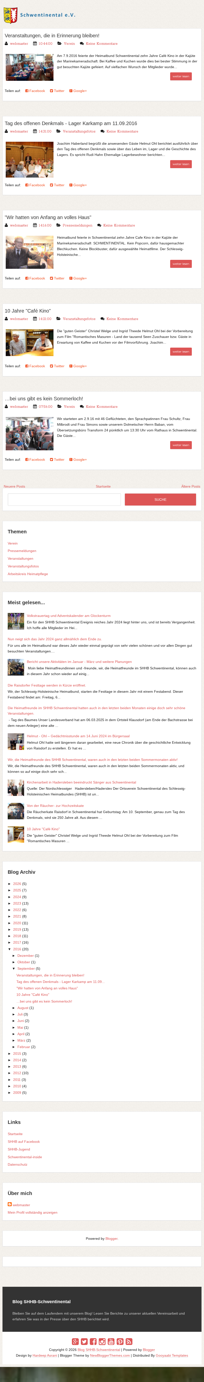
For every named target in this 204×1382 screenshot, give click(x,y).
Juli (20, 1014)
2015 (17, 1054)
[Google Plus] (75, 1341)
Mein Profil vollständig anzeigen (32, 1212)
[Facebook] (93, 1341)
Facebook (36, 91)
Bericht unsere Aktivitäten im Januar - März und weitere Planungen (79, 662)
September (26, 968)
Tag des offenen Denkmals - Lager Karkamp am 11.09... (60, 982)
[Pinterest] (120, 1341)
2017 (17, 942)
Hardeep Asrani (45, 1355)
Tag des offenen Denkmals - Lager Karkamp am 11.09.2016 (71, 123)
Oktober (23, 962)
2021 (17, 916)
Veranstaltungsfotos (79, 131)
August (22, 1008)
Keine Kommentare (102, 44)
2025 (17, 890)
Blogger (111, 1239)
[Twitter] (84, 1341)
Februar (23, 1047)
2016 (17, 949)
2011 (17, 1080)
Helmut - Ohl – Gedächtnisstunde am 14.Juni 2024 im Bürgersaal (78, 736)
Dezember (25, 956)
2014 (17, 1060)
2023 (17, 903)
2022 (17, 910)
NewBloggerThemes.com (110, 1355)
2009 (17, 1093)
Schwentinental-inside (25, 1157)
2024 (17, 897)
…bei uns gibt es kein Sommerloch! (44, 398)
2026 (17, 884)
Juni (20, 1021)
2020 (17, 923)
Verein (69, 44)
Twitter (58, 91)
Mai (20, 1027)
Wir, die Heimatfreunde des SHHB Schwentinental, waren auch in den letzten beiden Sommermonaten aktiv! (93, 760)
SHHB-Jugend (19, 1149)
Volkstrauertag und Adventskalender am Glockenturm (69, 616)
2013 (17, 1066)
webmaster (21, 1205)
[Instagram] (102, 1341)
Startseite (15, 1134)
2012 (17, 1073)
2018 (17, 936)
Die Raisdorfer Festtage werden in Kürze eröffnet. (47, 685)
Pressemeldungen (77, 225)
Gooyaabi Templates (172, 1355)
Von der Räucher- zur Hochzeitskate (55, 806)
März (21, 1040)
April (20, 1034)
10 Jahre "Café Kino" (28, 311)
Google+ (79, 91)
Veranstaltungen (20, 558)
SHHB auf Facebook (24, 1142)
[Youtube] (111, 1341)
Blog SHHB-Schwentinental (99, 1350)
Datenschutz (17, 1164)
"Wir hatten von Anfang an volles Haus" (48, 217)
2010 (17, 1086)
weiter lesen (181, 76)
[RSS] (129, 1341)
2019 (17, 929)
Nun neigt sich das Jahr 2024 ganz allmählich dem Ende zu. (55, 639)
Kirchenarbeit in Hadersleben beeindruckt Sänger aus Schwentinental (81, 782)
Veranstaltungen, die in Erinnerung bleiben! (52, 35)
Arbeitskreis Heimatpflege (28, 574)
